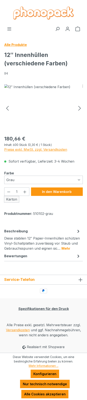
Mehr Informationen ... (43, 366)
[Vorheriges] (7, 108)
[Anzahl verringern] (8, 191)
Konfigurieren (44, 374)
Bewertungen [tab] (15, 256)
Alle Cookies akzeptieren (45, 394)
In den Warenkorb (57, 192)
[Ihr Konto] (68, 28)
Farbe (9, 173)
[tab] (42, 239)
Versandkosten (18, 330)
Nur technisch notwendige (45, 384)
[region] (43, 108)
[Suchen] (57, 28)
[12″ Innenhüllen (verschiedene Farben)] (43, 108)
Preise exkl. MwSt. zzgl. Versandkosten (35, 149)
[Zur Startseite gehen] (43, 13)
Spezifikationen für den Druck (43, 309)
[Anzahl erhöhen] (24, 191)
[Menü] (9, 28)
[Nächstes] (79, 108)
